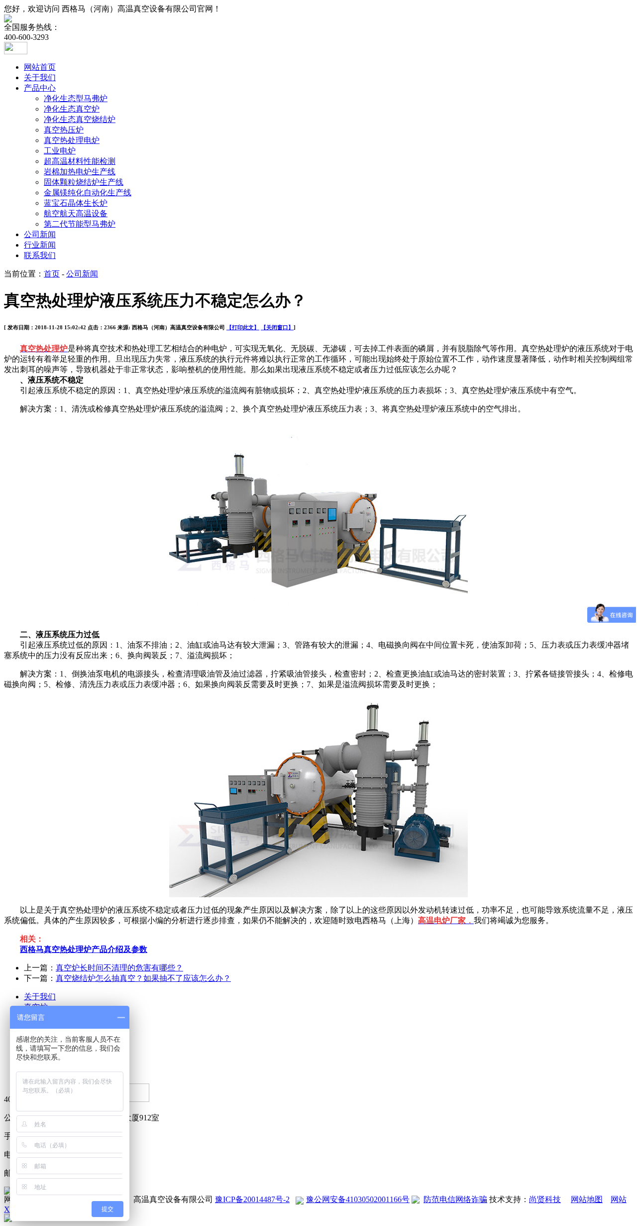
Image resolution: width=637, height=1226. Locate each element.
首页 (52, 274)
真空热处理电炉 (72, 140)
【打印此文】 (242, 327)
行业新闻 (40, 245)
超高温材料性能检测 (79, 161)
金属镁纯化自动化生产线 (87, 192)
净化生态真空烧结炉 (79, 119)
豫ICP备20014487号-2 (252, 1199)
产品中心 (40, 88)
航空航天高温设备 (75, 213)
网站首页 (40, 67)
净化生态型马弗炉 (75, 98)
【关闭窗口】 (277, 327)
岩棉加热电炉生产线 (79, 171)
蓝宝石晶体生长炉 (75, 203)
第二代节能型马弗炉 (79, 224)
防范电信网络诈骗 (455, 1199)
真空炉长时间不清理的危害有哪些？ (119, 967)
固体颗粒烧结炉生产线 (83, 182)
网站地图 (587, 1199)
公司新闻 (40, 234)
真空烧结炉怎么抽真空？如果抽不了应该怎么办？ (143, 978)
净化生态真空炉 (72, 109)
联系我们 (40, 255)
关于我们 (40, 77)
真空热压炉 (64, 130)
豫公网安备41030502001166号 (358, 1199)
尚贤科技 (545, 1199)
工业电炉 (60, 150)
